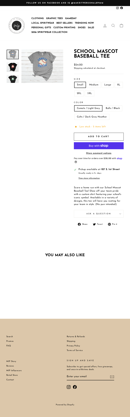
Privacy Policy (73, 346)
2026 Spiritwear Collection (49, 32)
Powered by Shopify (65, 405)
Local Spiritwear (42, 23)
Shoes (81, 28)
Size (77, 79)
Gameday (71, 18)
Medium (93, 85)
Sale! (91, 28)
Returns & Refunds (76, 337)
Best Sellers (64, 23)
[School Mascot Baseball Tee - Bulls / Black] (19, 299)
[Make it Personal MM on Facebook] (75, 387)
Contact (10, 380)
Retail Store (12, 375)
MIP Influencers (14, 371)
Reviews (10, 366)
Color (79, 102)
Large (107, 85)
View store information (89, 178)
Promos (9, 341)
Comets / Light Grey (88, 108)
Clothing (37, 18)
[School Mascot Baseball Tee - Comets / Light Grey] (15, 299)
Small (80, 85)
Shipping (78, 68)
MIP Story (11, 361)
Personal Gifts (41, 28)
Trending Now (84, 23)
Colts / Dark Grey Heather (92, 117)
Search (9, 337)
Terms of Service (75, 350)
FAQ (8, 346)
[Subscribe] (112, 377)
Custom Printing (64, 28)
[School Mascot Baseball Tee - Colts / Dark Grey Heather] (24, 299)
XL (118, 85)
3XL (89, 93)
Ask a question (98, 214)
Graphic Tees (54, 18)
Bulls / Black (113, 108)
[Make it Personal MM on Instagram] (69, 387)
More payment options (98, 153)
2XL (79, 93)
